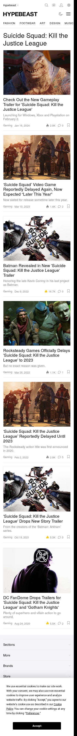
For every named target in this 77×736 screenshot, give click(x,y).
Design (55, 23)
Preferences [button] (32, 713)
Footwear (28, 23)
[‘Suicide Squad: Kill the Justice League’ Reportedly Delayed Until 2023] (37, 404)
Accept (37, 725)
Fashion (9, 23)
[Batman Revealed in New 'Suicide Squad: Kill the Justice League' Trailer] (37, 238)
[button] (68, 125)
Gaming (7, 125)
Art (42, 23)
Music (69, 23)
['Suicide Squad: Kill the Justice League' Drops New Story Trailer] (37, 489)
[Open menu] (68, 14)
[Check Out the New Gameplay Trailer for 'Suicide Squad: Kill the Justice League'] (37, 72)
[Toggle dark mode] (60, 14)
